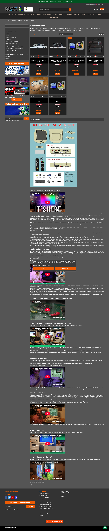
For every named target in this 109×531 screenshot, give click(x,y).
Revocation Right (43, 495)
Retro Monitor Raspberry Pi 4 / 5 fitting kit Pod (39, 61)
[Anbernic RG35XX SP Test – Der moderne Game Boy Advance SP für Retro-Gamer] (17, 69)
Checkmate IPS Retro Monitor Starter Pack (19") (57, 101)
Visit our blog (16, 99)
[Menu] (32, 7)
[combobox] (55, 9)
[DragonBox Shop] (14, 9)
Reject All (44, 269)
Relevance (62, 34)
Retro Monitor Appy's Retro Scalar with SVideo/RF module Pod (58, 61)
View (97, 34)
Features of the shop (44, 510)
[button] (99, 5)
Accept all (65, 269)
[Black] (38, 66)
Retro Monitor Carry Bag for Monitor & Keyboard (95, 61)
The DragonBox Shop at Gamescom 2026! (13, 85)
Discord (16, 497)
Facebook (6, 497)
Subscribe (31, 506)
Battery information (44, 501)
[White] (39, 66)
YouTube (12, 497)
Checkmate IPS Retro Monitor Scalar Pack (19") (76, 61)
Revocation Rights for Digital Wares (47, 513)
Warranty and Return (44, 512)
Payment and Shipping (44, 497)
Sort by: (56, 34)
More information (37, 265)
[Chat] (105, 527)
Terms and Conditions (44, 493)
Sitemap (41, 515)
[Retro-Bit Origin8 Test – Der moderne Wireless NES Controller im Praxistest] (17, 90)
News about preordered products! (11, 491)
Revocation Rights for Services (46, 502)
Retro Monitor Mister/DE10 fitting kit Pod (38, 101)
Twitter (9, 497)
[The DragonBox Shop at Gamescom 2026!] (17, 81)
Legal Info (42, 499)
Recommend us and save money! (46, 508)
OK (26, 118)
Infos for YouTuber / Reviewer (46, 506)
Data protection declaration (45, 504)
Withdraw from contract (54, 521)
